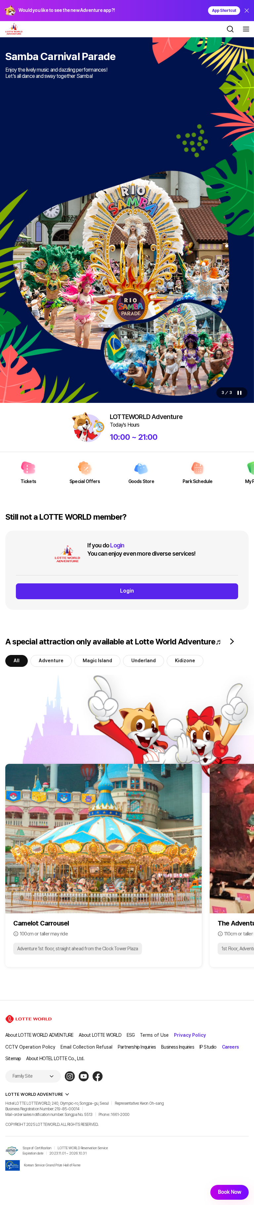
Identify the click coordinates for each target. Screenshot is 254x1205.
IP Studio (208, 1047)
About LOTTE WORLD (100, 1035)
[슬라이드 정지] (239, 393)
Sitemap (13, 1058)
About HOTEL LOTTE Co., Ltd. (55, 1058)
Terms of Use (154, 1035)
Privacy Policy (190, 1035)
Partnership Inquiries (137, 1047)
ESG (131, 1035)
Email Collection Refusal (86, 1047)
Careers (230, 1047)
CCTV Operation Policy (30, 1047)
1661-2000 (120, 1114)
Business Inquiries (177, 1047)
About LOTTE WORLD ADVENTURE (39, 1035)
